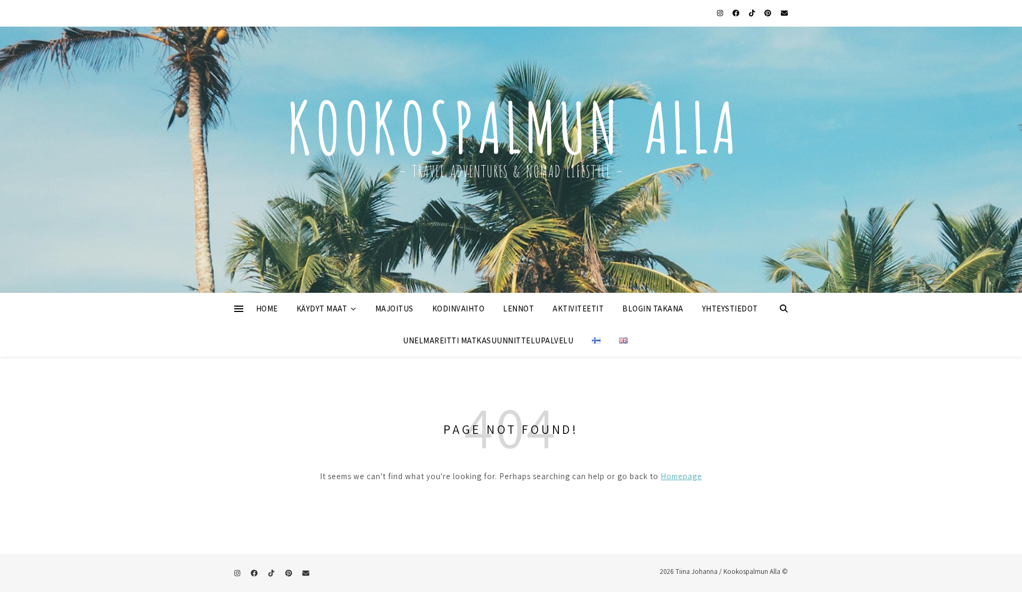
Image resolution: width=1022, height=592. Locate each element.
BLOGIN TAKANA (652, 308)
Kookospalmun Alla (511, 122)
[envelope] (784, 13)
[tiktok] (752, 13)
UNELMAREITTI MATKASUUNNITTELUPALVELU (488, 340)
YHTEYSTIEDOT (730, 308)
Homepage (681, 476)
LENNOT (518, 308)
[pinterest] (768, 13)
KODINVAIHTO (458, 308)
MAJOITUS (394, 308)
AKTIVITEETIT (578, 308)
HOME (267, 308)
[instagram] (720, 13)
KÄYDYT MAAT (322, 308)
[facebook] (736, 13)
